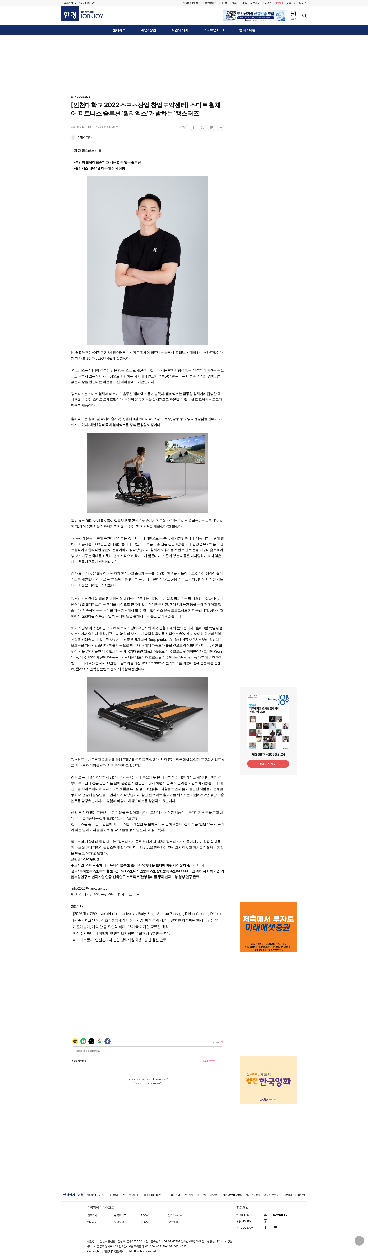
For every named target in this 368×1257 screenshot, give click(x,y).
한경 (191, 3)
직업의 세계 (179, 30)
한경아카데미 (175, 1215)
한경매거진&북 (68, 2)
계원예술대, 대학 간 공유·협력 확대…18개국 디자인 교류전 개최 (120, 927)
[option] (254, 15)
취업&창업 (148, 30)
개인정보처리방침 (232, 1194)
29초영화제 (174, 1221)
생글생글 (119, 1221)
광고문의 (201, 1194)
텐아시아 (92, 1221)
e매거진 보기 (268, 764)
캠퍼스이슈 (247, 30)
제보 (279, 2)
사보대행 (255, 2)
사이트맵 (300, 1194)
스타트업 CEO (213, 30)
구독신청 (291, 2)
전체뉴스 (119, 30)
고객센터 (287, 1194)
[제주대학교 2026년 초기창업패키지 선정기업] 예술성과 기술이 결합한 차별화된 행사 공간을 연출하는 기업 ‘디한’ (159, 920)
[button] (293, 15)
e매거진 (302, 2)
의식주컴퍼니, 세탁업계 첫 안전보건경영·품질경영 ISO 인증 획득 (121, 933)
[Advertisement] (184, 64)
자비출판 (267, 2)
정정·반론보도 (271, 1194)
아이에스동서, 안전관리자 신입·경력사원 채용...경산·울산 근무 (119, 940)
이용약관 (214, 1194)
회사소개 (175, 1194)
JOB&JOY (83, 97)
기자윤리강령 (252, 1194)
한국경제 (92, 1215)
